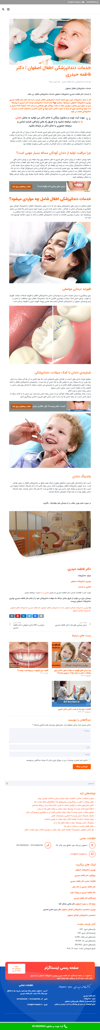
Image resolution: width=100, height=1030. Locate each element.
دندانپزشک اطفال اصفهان (19, 608)
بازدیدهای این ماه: (88, 940)
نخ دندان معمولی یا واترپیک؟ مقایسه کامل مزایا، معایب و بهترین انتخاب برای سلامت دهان (59, 829)
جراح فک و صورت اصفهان (85, 903)
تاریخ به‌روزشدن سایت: (86, 948)
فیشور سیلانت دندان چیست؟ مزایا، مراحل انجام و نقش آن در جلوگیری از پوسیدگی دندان (60, 812)
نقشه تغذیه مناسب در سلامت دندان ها (79, 826)
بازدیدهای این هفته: (87, 937)
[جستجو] (3, 9)
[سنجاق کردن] (17, 616)
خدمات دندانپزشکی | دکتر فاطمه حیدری (75, 82)
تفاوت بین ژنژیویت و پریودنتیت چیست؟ (32, 670)
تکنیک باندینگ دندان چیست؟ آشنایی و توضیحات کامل (73, 815)
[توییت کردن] (29, 616)
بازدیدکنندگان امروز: (88, 933)
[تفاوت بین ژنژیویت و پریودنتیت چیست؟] (28, 655)
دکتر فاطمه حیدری (16, 99)
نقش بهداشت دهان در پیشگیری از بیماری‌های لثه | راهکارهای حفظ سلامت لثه (64, 801)
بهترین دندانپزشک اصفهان (81, 102)
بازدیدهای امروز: (89, 929)
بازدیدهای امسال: (88, 944)
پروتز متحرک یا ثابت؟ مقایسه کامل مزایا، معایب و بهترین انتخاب (69, 819)
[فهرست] (8, 9)
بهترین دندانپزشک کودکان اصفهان (76, 608)
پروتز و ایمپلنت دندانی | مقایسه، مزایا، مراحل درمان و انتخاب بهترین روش (66, 798)
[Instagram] (4, 2)
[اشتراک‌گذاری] (35, 616)
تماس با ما (44, 592)
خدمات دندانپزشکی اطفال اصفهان (53, 608)
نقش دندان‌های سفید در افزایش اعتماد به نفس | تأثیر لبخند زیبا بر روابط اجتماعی (63, 805)
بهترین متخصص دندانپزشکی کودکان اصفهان (78, 909)
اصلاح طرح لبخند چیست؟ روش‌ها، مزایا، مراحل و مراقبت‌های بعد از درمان (65, 808)
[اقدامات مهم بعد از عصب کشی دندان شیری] (71, 694)
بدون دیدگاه (53, 82)
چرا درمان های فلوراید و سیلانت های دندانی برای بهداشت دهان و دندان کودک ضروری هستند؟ (72, 671)
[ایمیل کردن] (41, 616)
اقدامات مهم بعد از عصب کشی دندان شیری (74, 709)
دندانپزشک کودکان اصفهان (82, 610)
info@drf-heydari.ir (78, 854)
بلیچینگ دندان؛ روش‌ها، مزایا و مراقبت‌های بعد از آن (74, 822)
